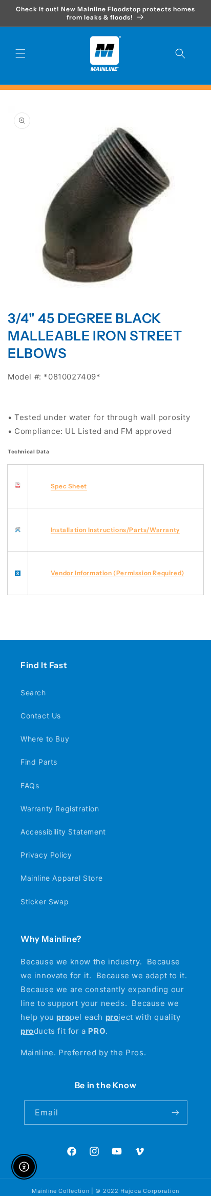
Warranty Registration (59, 808)
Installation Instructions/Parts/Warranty (115, 530)
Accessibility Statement (63, 831)
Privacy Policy (46, 854)
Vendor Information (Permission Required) (117, 573)
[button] (20, 53)
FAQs (29, 785)
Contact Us (40, 715)
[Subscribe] (175, 1112)
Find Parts (38, 761)
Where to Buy (44, 738)
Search (33, 692)
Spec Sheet (69, 486)
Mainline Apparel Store (61, 878)
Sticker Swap (44, 901)
